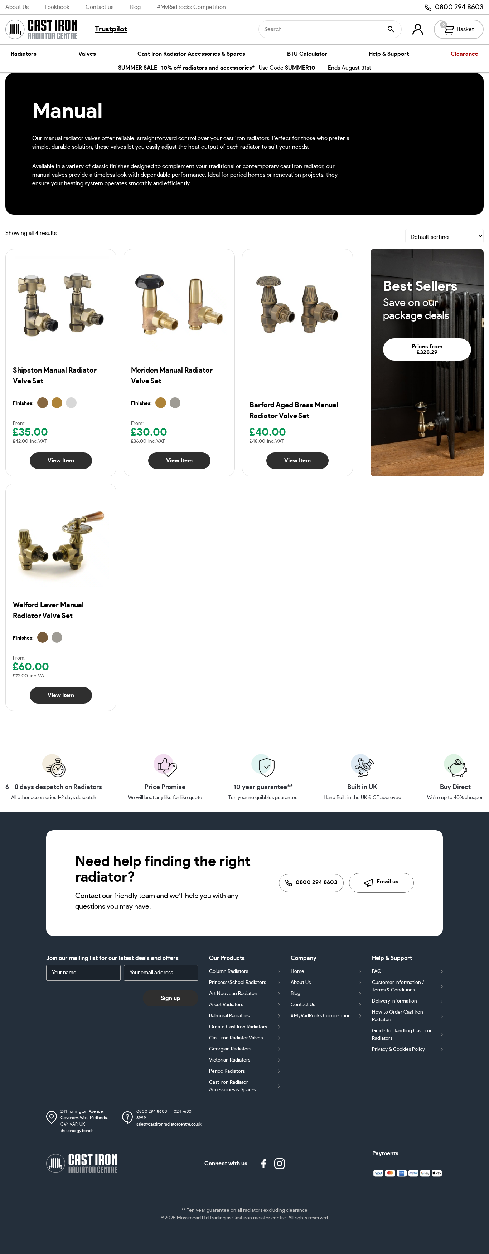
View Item (61, 461)
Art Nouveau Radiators (233, 993)
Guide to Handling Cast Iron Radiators (402, 1034)
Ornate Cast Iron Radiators (238, 1026)
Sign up (170, 998)
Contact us (99, 7)
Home (297, 971)
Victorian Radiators (229, 1060)
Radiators (24, 54)
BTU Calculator (307, 54)
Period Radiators (227, 1071)
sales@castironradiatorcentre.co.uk (169, 1124)
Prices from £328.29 (427, 349)
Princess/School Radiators (237, 982)
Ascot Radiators (226, 1004)
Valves (87, 54)
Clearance (464, 54)
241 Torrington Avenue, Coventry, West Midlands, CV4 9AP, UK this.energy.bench (84, 1118)
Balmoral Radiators (229, 1015)
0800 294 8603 (459, 7)
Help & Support (389, 54)
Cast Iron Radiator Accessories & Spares (191, 54)
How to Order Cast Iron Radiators (397, 1016)
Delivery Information (394, 1001)
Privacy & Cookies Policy (398, 1049)
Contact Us (303, 1004)
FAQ (376, 971)
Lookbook (57, 7)
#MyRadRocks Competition (191, 7)
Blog (135, 7)
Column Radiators (228, 971)
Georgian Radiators (230, 1049)
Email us (387, 882)
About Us (17, 7)
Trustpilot (111, 29)
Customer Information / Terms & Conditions (398, 986)
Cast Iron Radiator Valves (236, 1037)
